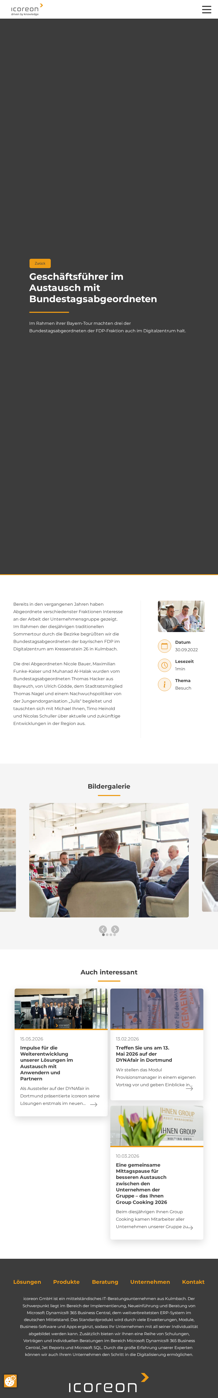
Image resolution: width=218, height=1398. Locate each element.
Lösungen (27, 1282)
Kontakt (193, 1282)
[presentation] (103, 929)
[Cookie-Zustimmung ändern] (10, 1381)
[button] (103, 937)
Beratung (105, 1282)
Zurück (40, 263)
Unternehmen (150, 1282)
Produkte (66, 1282)
